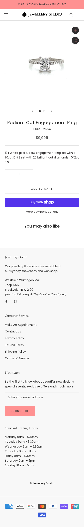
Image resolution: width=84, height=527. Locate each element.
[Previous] (32, 111)
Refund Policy (14, 345)
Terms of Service (17, 358)
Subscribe (20, 411)
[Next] (51, 111)
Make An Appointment (21, 325)
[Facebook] (6, 301)
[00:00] (42, 63)
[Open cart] (78, 15)
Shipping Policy (15, 352)
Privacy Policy (14, 338)
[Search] (71, 15)
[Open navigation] (6, 14)
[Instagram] (15, 301)
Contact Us (13, 331)
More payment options (42, 212)
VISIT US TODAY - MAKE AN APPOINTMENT (42, 4)
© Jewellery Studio (42, 483)
